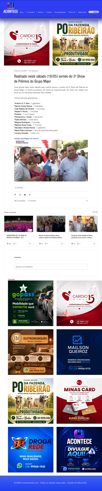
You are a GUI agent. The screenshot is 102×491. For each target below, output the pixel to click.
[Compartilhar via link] (30, 195)
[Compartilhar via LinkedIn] (25, 195)
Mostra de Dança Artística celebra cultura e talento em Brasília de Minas (50, 236)
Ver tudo (95, 212)
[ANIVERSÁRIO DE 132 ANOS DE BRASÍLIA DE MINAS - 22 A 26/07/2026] (18, 224)
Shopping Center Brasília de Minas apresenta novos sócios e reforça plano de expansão (81, 236)
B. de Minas (19, 188)
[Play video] (51, 160)
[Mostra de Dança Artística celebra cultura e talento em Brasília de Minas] (51, 224)
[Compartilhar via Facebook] (15, 195)
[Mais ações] (86, 71)
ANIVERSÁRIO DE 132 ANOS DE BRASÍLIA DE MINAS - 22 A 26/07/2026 (16, 236)
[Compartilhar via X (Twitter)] (20, 195)
